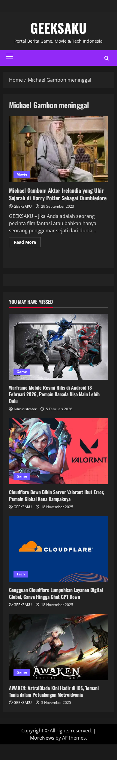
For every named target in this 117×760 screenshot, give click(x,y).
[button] (9, 56)
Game (21, 371)
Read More (27, 241)
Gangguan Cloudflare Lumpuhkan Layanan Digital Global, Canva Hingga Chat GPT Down (56, 593)
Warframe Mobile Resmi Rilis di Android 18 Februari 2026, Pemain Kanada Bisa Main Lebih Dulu (54, 394)
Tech (20, 574)
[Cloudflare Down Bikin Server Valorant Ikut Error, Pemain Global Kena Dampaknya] (58, 451)
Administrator (25, 409)
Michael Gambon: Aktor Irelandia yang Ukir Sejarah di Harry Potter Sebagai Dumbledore (58, 149)
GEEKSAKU (58, 28)
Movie (21, 174)
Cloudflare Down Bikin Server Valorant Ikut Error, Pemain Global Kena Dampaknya (56, 495)
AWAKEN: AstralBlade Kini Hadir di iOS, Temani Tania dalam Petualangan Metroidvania (54, 691)
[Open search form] (106, 58)
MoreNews (42, 737)
